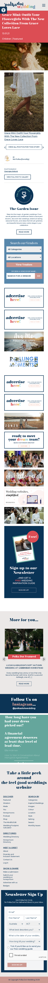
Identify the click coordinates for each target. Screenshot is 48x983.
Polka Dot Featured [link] (24, 656)
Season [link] (31, 822)
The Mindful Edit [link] (10, 822)
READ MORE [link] (24, 232)
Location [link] (31, 813)
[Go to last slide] (4, 659)
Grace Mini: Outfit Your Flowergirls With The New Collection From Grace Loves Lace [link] (22, 136)
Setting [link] (31, 819)
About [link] (5, 851)
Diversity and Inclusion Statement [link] (11, 855)
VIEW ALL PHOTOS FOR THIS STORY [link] (24, 147)
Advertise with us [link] (10, 883)
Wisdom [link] (6, 803)
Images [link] (31, 806)
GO (38, 276)
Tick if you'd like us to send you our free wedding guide (25, 947)
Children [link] (7, 39)
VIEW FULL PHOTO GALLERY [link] (17, 177)
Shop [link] (5, 819)
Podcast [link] (6, 816)
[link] (3, 10)
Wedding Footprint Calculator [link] (11, 827)
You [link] (4, 810)
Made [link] (5, 806)
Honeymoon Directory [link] (8, 841)
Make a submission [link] (10, 872)
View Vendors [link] (24, 264)
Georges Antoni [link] (11, 171)
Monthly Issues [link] (34, 826)
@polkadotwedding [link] (24, 708)
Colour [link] (31, 810)
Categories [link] (32, 800)
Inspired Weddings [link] (35, 803)
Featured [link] (18, 39)
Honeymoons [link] (8, 813)
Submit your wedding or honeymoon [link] (8, 877)
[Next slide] (44, 659)
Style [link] (30, 816)
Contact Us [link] (7, 860)
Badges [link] (6, 886)
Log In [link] (5, 863)
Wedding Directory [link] (11, 837)
